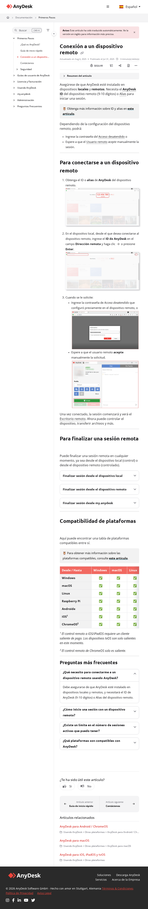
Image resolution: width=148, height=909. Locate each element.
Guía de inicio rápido (31, 50)
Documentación (23, 17)
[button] (27, 30)
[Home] (19, 6)
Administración (25, 100)
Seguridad (26, 69)
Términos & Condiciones (117, 888)
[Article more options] (136, 66)
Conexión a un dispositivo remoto (35, 56)
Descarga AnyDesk (128, 875)
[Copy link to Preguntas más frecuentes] (123, 663)
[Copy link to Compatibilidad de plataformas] (66, 530)
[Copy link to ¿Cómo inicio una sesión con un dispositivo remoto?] (81, 715)
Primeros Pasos (47, 17)
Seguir (98, 65)
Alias (122, 94)
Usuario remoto (96, 142)
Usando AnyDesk (26, 87)
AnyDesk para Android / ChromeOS (84, 826)
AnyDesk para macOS (74, 840)
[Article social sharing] (120, 66)
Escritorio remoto (73, 419)
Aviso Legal (44, 893)
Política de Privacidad (19, 893)
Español (131, 7)
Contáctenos (27, 62)
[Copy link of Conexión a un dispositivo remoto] (82, 53)
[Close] (134, 32)
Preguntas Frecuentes (29, 106)
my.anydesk (23, 93)
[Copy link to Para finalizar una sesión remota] (66, 447)
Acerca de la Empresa (126, 879)
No (89, 786)
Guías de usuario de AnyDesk (33, 75)
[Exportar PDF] (128, 66)
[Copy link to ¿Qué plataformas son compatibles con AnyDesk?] (83, 747)
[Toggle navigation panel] (54, 33)
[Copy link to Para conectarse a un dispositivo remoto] (84, 171)
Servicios (101, 879)
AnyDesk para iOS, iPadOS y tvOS (82, 854)
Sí (70, 786)
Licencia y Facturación (29, 81)
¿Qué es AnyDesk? (30, 44)
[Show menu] (108, 7)
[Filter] (48, 30)
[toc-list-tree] (111, 66)
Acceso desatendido (111, 136)
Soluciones (104, 875)
